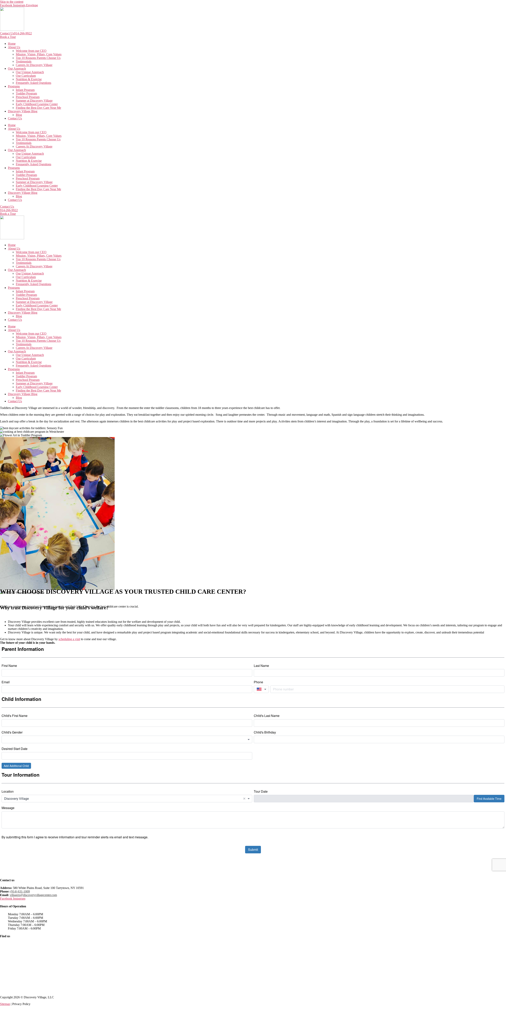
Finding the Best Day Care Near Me (38, 107)
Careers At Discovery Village (34, 65)
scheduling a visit (69, 639)
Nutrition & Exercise (29, 79)
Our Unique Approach (30, 72)
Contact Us (7, 33)
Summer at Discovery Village (34, 100)
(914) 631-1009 (20, 891)
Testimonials (23, 61)
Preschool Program (28, 97)
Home (12, 43)
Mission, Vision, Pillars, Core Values (38, 54)
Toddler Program (26, 93)
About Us (14, 47)
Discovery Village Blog (22, 111)
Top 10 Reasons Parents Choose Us (38, 58)
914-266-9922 (23, 33)
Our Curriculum (26, 75)
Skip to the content (11, 1)
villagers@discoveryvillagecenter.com (33, 895)
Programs (14, 86)
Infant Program (25, 90)
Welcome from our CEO (31, 50)
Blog (19, 114)
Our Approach (17, 68)
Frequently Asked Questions (33, 82)
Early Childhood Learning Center (37, 104)
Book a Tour (8, 37)
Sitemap (5, 1004)
